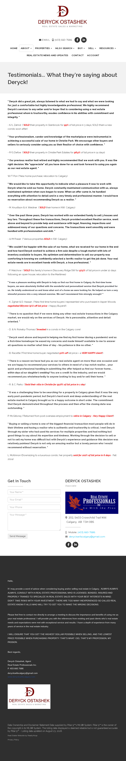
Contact (78, 55)
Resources (106, 48)
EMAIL (45, 40)
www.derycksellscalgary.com (21, 677)
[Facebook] (77, 40)
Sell (91, 48)
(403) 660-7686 (63, 40)
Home (13, 48)
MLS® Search (64, 48)
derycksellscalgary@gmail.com (87, 536)
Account (93, 55)
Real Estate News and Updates (47, 55)
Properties (42, 48)
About (25, 48)
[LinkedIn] (84, 40)
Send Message (18, 536)
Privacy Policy (13, 740)
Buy (80, 48)
